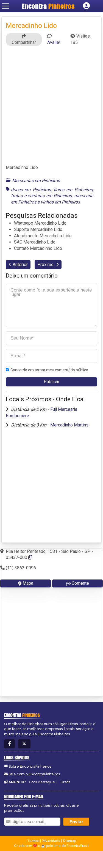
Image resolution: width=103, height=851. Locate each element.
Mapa (28, 583)
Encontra (48, 6)
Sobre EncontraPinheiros (30, 766)
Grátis (65, 782)
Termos (33, 841)
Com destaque (42, 782)
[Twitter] (24, 743)
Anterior (20, 264)
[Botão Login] (86, 6)
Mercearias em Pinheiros (36, 180)
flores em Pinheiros (73, 189)
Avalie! (53, 42)
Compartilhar (24, 42)
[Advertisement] (51, 107)
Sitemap (69, 841)
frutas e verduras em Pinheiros (41, 195)
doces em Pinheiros (31, 189)
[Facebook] (9, 743)
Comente (80, 583)
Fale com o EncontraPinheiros (34, 774)
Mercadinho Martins (69, 425)
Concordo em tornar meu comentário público (49, 370)
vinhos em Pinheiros (60, 202)
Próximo (46, 264)
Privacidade (51, 841)
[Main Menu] (5, 6)
